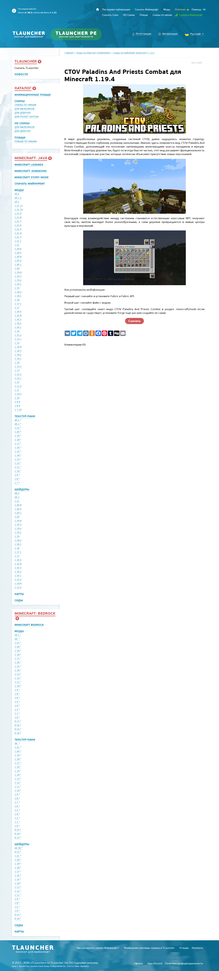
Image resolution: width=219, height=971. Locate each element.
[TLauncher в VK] (204, 10)
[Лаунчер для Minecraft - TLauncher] (29, 34)
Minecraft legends (29, 164)
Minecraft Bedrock (45, 12)
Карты (19, 594)
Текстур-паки (25, 416)
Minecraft (25, 12)
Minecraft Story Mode (32, 177)
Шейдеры (22, 489)
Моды (19, 190)
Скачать (134, 321)
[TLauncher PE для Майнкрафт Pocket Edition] (79, 34)
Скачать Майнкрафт (30, 183)
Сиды (19, 600)
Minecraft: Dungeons (31, 171)
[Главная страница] (97, 9)
